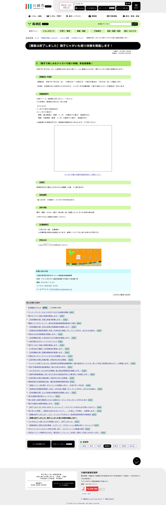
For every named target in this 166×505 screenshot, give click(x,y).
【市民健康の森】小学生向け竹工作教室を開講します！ (52, 338)
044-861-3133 (47, 282)
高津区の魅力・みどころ (49, 38)
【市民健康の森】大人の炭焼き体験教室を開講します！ (52, 392)
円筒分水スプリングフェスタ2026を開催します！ (50, 356)
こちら (44, 245)
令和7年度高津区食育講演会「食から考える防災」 (50, 367)
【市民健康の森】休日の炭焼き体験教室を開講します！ (52, 327)
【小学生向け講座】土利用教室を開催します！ (48, 349)
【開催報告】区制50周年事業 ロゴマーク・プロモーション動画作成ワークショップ (63, 425)
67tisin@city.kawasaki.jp (60, 289)
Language (81, 8)
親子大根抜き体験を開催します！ (43, 403)
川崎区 (84, 446)
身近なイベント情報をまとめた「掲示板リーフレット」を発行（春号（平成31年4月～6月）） (66, 432)
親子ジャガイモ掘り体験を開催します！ (46, 345)
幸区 (91, 446)
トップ (36, 38)
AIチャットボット (106, 8)
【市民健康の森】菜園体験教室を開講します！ (48, 352)
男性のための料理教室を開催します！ (45, 334)
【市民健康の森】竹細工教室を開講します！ (47, 319)
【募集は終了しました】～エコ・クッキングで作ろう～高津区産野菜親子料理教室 (62, 414)
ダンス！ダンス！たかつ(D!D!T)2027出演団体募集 (51, 312)
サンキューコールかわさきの (64, 484)
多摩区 (124, 446)
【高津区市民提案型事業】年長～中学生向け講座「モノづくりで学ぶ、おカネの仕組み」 (64, 330)
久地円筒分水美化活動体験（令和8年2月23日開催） (51, 378)
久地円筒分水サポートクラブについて (45, 341)
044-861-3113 (91, 484)
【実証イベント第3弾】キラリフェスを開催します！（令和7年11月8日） (59, 385)
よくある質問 (91, 8)
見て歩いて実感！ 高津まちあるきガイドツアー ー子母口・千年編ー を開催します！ (64, 411)
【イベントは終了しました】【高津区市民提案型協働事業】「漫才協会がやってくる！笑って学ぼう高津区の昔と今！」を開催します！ (81, 363)
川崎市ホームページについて (92, 499)
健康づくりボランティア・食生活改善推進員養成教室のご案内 (54, 323)
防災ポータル (66, 6)
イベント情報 (64, 38)
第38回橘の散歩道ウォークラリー (44, 396)
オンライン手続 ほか (122, 8)
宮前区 (115, 446)
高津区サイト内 (103, 24)
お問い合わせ (109, 499)
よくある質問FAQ (39, 444)
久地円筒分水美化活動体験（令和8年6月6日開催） (50, 359)
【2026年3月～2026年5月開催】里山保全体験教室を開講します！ (57, 370)
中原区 (99, 446)
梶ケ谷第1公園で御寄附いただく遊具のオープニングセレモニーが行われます (60, 400)
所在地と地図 (86, 494)
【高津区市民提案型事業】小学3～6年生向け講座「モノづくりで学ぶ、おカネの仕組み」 (65, 389)
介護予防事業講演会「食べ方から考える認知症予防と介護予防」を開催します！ (61, 374)
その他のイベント (77, 38)
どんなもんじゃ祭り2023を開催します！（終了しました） (53, 421)
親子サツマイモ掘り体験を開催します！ (46, 316)
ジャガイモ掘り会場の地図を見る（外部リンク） (83, 174)
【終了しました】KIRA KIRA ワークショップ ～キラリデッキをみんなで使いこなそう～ (64, 407)
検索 (128, 3)
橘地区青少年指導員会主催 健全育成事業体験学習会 (51, 381)
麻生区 (132, 446)
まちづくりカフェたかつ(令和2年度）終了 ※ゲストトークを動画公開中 (59, 429)
